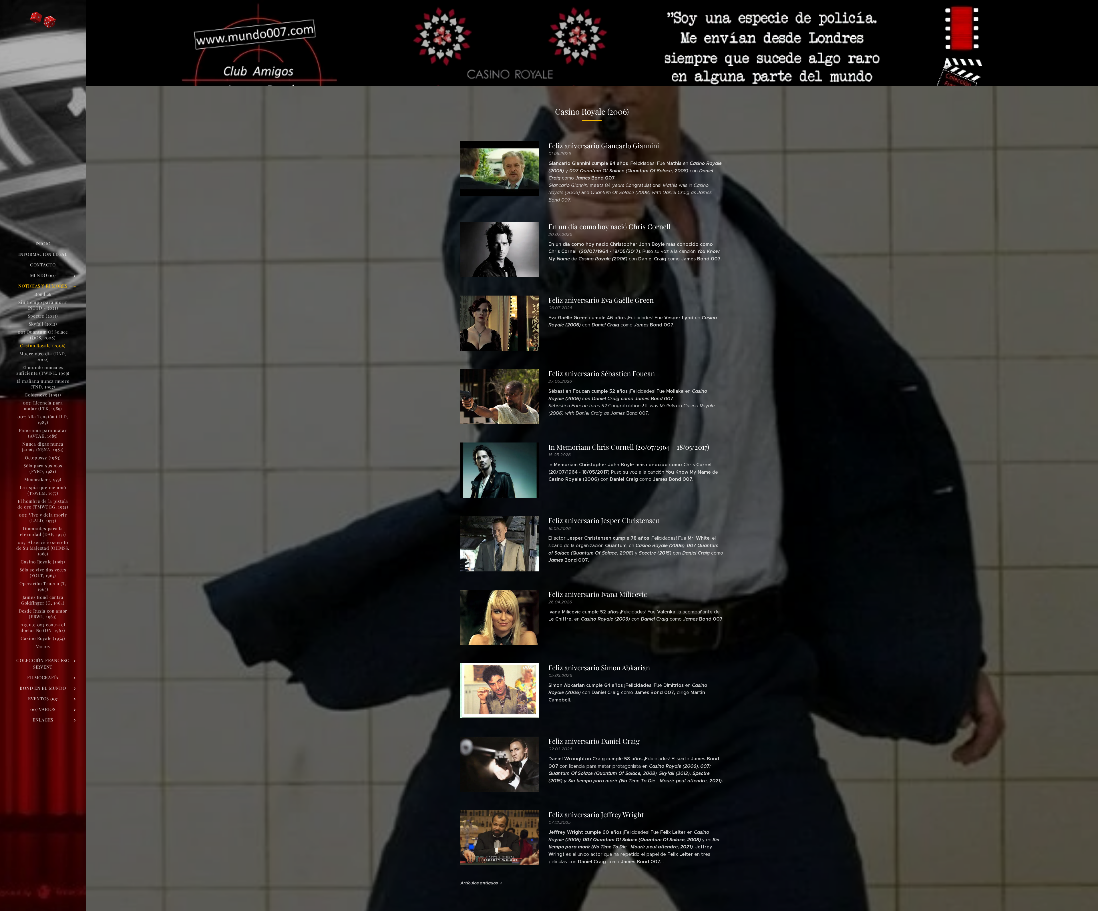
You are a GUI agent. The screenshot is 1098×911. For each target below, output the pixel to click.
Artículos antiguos (479, 883)
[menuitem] (43, 243)
